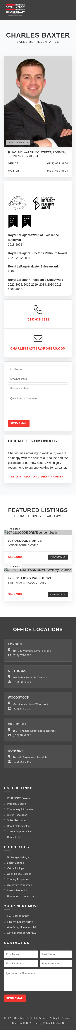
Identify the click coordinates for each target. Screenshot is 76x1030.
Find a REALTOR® (18, 916)
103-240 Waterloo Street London (32, 650)
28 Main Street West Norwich (30, 757)
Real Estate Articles (18, 825)
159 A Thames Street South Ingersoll (34, 730)
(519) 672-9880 (22, 655)
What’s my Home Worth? (21, 927)
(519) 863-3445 (22, 761)
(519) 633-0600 (22, 681)
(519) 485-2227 (22, 735)
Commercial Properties (20, 896)
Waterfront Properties (19, 884)
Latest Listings (15, 862)
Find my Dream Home (20, 921)
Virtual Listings (15, 868)
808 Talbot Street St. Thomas (30, 677)
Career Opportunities (19, 831)
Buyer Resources (17, 814)
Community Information (20, 809)
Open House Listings (19, 873)
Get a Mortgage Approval (21, 932)
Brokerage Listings (18, 857)
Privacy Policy (42, 1023)
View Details (57, 557)
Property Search (16, 803)
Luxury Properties (17, 890)
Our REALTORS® (21, 1023)
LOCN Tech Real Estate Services (31, 1018)
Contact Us (13, 837)
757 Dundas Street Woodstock (30, 704)
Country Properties (18, 879)
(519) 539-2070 (22, 708)
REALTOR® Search (18, 798)
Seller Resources (17, 820)
